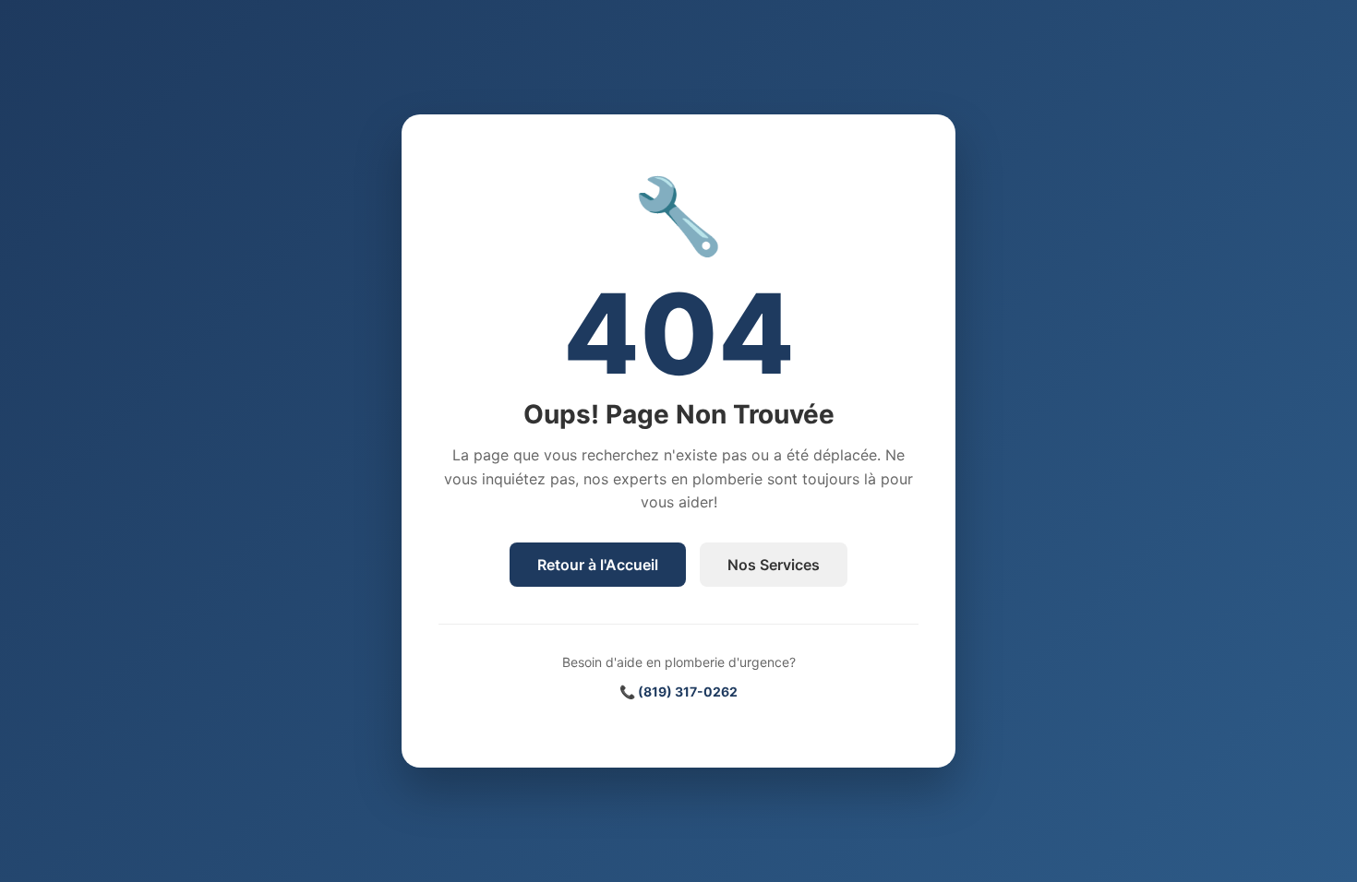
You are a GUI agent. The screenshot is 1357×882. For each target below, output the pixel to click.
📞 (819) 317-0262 (678, 691)
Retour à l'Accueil (597, 564)
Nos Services (773, 564)
